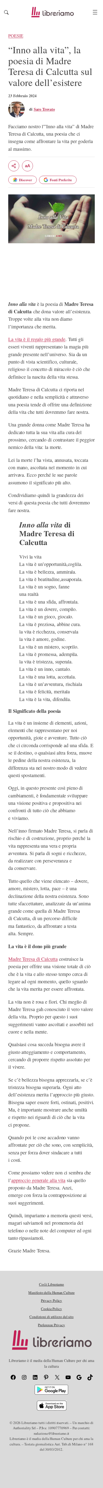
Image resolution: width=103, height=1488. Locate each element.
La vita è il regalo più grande (36, 339)
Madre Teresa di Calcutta (33, 959)
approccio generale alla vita (38, 1180)
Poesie (15, 36)
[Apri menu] (95, 12)
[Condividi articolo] (13, 165)
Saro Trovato (44, 109)
